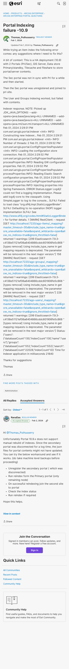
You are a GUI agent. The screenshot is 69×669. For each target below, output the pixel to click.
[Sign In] (64, 3)
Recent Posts (10, 574)
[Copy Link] (57, 45)
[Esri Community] (15, 3)
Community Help (12, 583)
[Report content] (64, 26)
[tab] (9, 400)
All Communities (11, 570)
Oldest (17, 409)
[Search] (58, 3)
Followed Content (12, 579)
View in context (11, 513)
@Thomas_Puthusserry (20, 432)
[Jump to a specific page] (63, 409)
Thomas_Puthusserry (23, 37)
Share (7, 375)
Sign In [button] (34, 550)
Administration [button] (11, 390)
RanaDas (16, 417)
